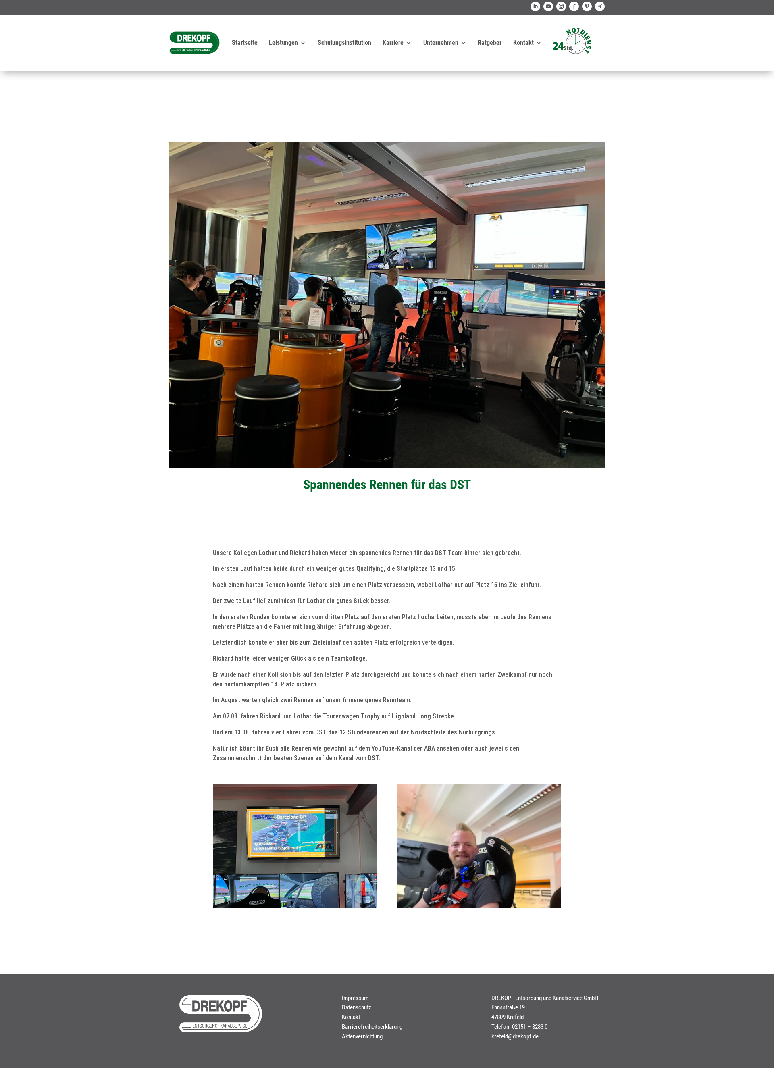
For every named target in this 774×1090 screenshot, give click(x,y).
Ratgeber (489, 42)
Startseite (245, 42)
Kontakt (523, 42)
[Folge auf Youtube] (548, 6)
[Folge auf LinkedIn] (535, 6)
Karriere (393, 42)
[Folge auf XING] (600, 6)
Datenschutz (356, 1007)
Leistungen (283, 42)
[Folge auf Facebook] (574, 6)
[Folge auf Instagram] (561, 6)
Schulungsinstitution (344, 42)
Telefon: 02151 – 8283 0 (519, 1026)
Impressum (355, 998)
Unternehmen (440, 42)
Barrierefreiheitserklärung (372, 1026)
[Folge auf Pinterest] (587, 6)
